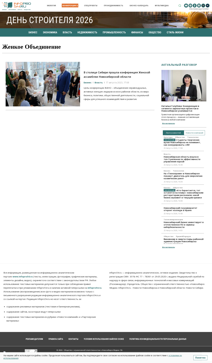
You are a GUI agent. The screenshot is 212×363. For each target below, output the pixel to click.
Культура (168, 137)
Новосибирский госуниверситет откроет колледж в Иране (180, 209)
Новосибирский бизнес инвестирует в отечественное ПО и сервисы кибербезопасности (184, 224)
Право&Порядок (183, 236)
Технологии (192, 137)
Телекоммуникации (173, 219)
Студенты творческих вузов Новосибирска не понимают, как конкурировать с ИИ (182, 142)
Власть (99, 82)
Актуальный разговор (179, 64)
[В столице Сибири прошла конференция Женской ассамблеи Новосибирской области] (43, 84)
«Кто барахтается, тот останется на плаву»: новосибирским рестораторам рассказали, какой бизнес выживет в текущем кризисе (183, 194)
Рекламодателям (199, 9)
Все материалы (168, 123)
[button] (179, 5)
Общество (180, 137)
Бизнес (87, 82)
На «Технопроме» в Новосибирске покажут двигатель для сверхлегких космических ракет (183, 176)
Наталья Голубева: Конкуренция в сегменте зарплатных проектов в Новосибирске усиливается (180, 108)
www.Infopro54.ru (23, 276)
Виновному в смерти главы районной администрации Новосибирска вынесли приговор (183, 241)
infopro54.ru (94, 287)
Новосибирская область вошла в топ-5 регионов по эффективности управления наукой (182, 159)
